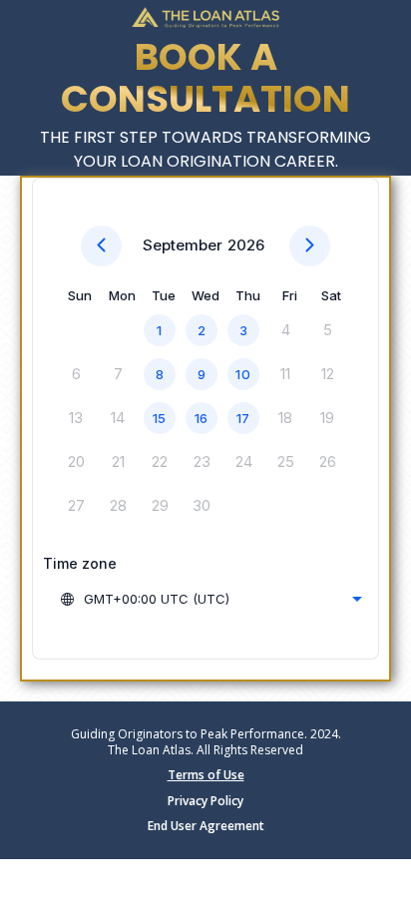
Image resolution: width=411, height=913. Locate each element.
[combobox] (210, 599)
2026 (245, 244)
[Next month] (309, 246)
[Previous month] (101, 246)
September (182, 244)
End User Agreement (206, 825)
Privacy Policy (205, 800)
